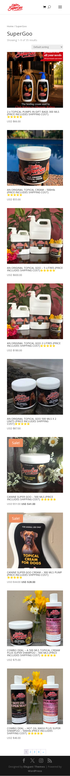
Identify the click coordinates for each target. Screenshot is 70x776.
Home (10, 26)
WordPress (35, 771)
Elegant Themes (34, 766)
